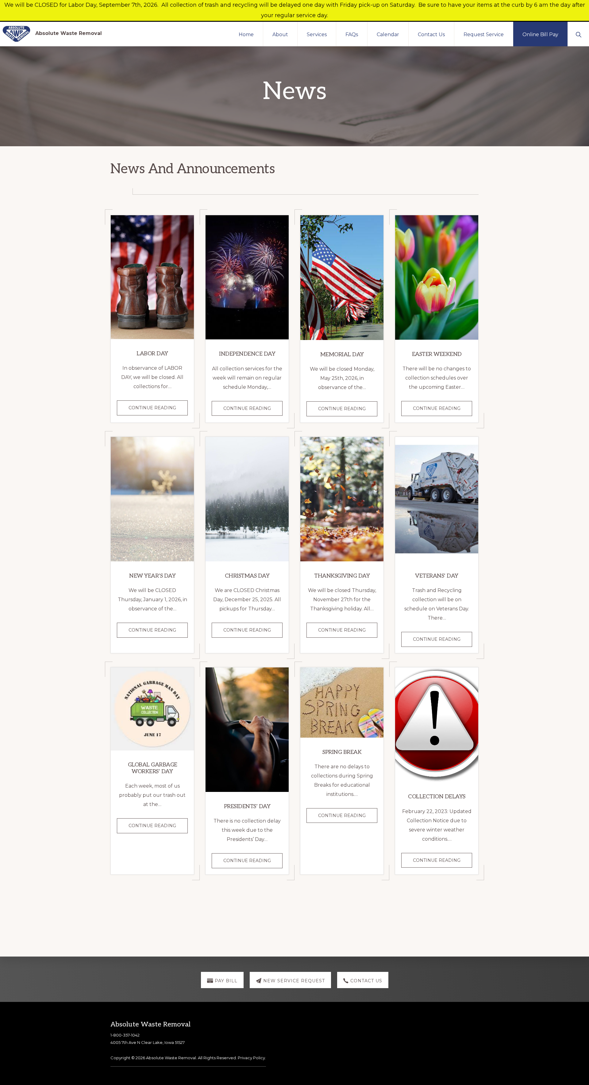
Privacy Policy (251, 1057)
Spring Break (341, 752)
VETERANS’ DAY (436, 576)
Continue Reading (158, 410)
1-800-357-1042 (125, 1035)
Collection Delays (436, 796)
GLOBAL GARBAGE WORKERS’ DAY (152, 768)
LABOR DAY (152, 353)
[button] (578, 34)
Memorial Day (342, 354)
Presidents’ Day (247, 806)
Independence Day (247, 354)
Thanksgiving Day (342, 576)
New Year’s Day (152, 576)
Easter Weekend (437, 354)
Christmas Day (247, 576)
